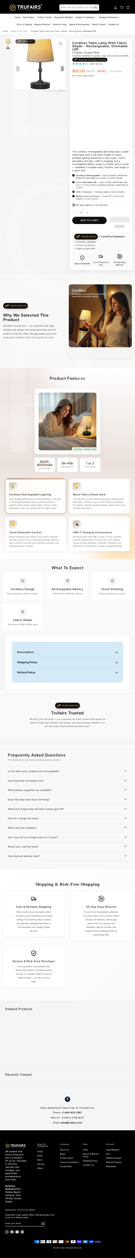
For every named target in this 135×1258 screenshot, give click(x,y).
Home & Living (59, 24)
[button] (120, 220)
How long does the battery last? (26, 780)
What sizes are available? (22, 827)
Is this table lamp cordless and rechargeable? (33, 771)
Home (17, 17)
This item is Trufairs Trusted (92, 59)
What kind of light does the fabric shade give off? (36, 809)
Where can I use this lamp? (23, 846)
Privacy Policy (66, 1158)
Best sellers (28, 17)
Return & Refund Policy (90, 1155)
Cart (108, 1154)
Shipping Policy (27, 662)
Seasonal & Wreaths (63, 17)
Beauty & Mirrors (42, 24)
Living (40, 1151)
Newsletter (111, 1166)
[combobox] (79, 7)
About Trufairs (99, 24)
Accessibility (66, 1166)
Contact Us (113, 24)
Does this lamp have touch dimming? (29, 799)
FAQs (85, 1150)
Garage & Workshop (108, 17)
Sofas (40, 1155)
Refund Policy (26, 672)
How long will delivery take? (24, 856)
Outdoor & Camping (85, 17)
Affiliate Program (113, 1158)
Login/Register (113, 1150)
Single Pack (79, 86)
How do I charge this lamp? (23, 818)
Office (40, 1168)
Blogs (62, 1154)
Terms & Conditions (69, 1162)
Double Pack (94, 86)
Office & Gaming (24, 24)
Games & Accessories (79, 24)
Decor (40, 1160)
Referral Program (114, 1162)
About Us (64, 1150)
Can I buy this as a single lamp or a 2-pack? (33, 837)
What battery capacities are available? (30, 790)
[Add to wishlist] (60, 44)
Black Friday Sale (19, 31)
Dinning (40, 1164)
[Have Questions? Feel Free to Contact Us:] (67, 1099)
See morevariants (78, 140)
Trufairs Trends (44, 17)
